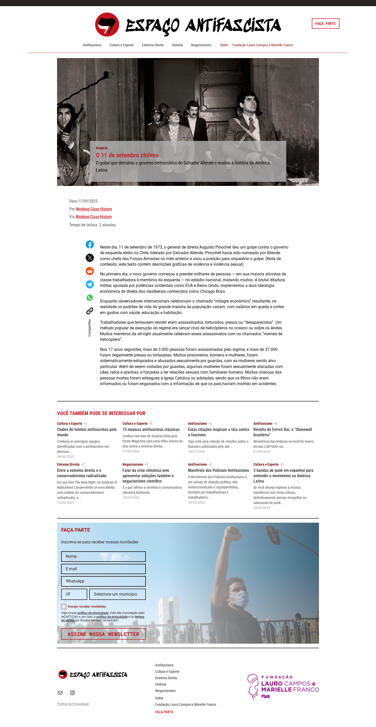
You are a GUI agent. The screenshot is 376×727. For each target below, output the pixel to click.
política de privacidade (92, 613)
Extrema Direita (153, 45)
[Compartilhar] (85, 423)
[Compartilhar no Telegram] (90, 284)
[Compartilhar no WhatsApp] (90, 298)
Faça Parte (325, 23)
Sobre (224, 45)
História (177, 45)
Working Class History (94, 209)
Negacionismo (201, 45)
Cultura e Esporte (121, 45)
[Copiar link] (90, 311)
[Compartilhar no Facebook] (90, 244)
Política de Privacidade (73, 704)
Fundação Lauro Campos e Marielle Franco (262, 45)
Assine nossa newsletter (103, 634)
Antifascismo (92, 45)
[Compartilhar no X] (90, 258)
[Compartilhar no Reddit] (90, 271)
